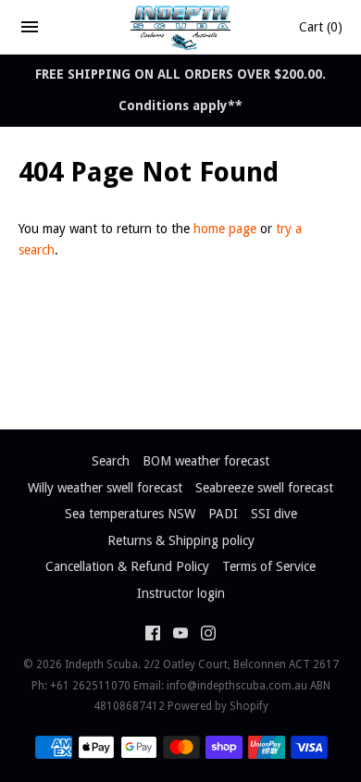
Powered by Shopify (218, 706)
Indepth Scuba (101, 664)
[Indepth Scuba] (181, 27)
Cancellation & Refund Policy (127, 566)
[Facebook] (152, 635)
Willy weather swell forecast (105, 487)
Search (111, 460)
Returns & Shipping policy (181, 540)
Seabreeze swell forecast (264, 487)
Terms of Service (269, 566)
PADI (223, 513)
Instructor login (181, 593)
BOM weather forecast (206, 460)
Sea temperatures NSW (130, 513)
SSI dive (274, 513)
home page (224, 228)
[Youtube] (180, 635)
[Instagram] (208, 635)
